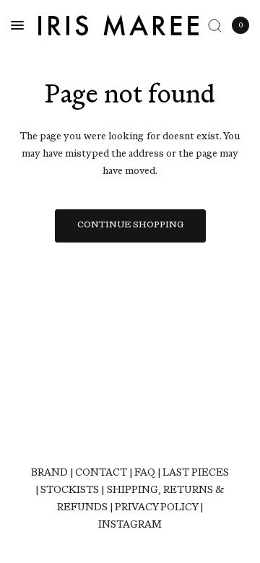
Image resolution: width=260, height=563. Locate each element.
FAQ (144, 473)
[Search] (215, 25)
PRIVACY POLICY (156, 507)
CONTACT (101, 473)
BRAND (49, 473)
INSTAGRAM (130, 525)
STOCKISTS (69, 490)
